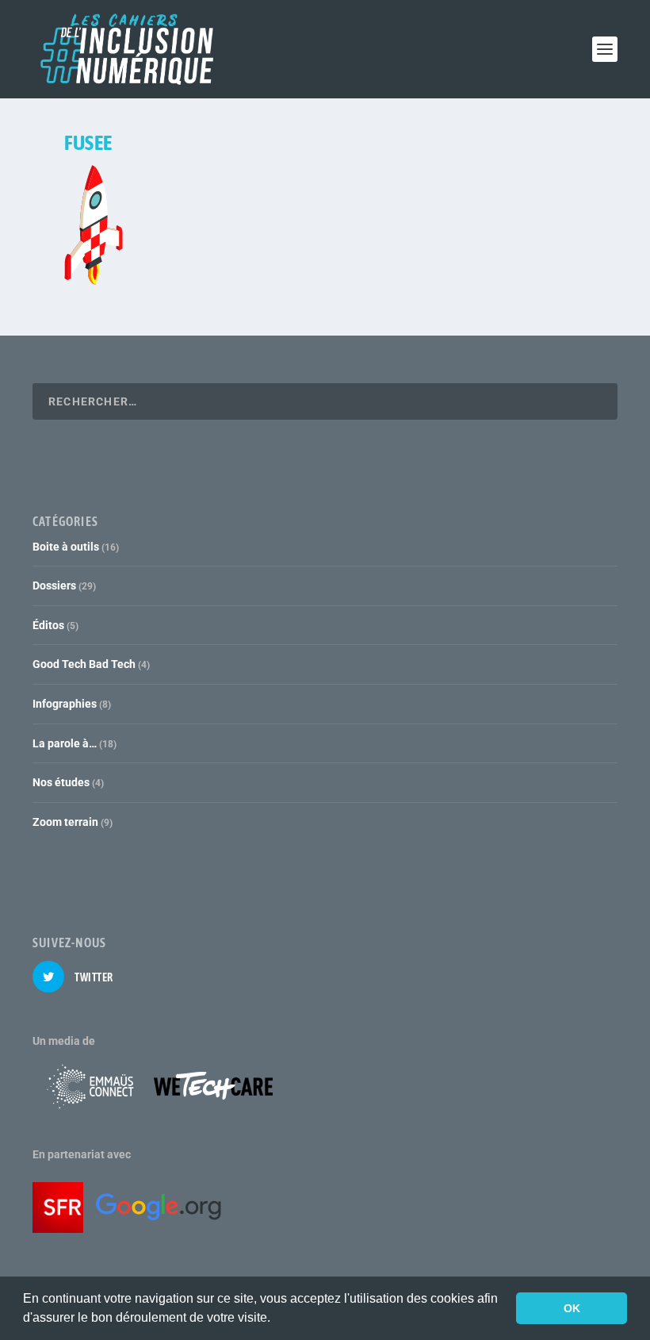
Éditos (48, 625)
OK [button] (572, 1308)
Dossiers (54, 585)
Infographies (64, 703)
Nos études (61, 782)
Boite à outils (65, 546)
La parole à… (64, 743)
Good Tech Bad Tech (84, 664)
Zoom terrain (65, 822)
